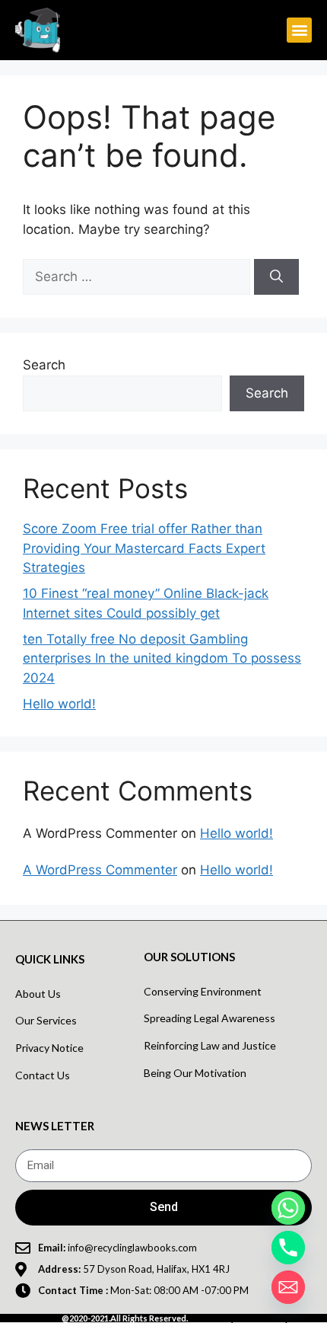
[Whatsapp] (288, 1208)
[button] (299, 30)
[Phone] (288, 1247)
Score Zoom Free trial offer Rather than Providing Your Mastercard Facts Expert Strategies (144, 548)
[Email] (288, 1287)
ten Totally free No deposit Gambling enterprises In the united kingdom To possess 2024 (162, 658)
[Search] (276, 277)
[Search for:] (138, 276)
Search (44, 364)
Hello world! (59, 703)
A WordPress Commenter (100, 869)
